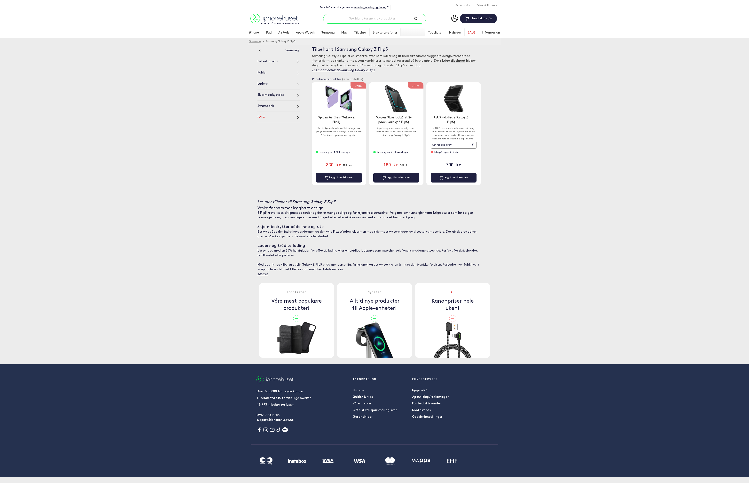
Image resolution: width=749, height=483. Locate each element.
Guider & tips (363, 397)
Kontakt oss (421, 410)
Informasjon (491, 32)
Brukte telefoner (385, 32)
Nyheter (455, 32)
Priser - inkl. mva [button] (486, 5)
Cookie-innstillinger (427, 416)
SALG (471, 32)
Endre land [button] (462, 5)
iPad (268, 32)
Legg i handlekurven (340, 177)
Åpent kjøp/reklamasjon (431, 397)
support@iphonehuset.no (275, 420)
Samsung (328, 32)
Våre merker (362, 403)
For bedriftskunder (426, 403)
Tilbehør (360, 32)
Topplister (435, 32)
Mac (344, 32)
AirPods (283, 32)
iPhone (254, 32)
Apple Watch (305, 32)
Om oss (358, 390)
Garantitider (363, 416)
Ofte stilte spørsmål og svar (375, 410)
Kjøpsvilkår (420, 390)
